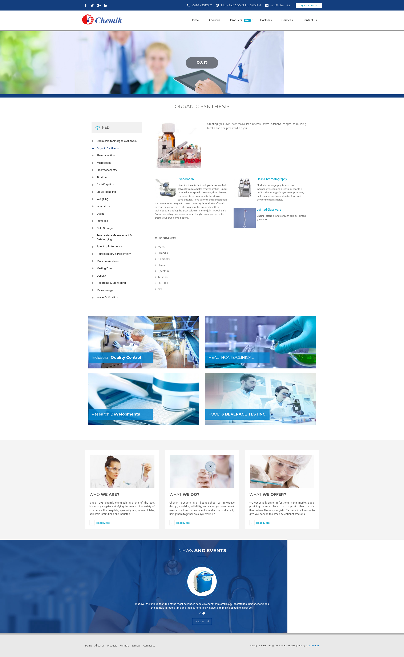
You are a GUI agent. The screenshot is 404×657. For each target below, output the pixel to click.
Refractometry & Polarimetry (114, 253)
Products (240, 20)
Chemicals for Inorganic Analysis (117, 140)
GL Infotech (312, 645)
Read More (103, 522)
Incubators (103, 206)
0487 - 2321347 (202, 5)
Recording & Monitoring (111, 282)
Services (287, 20)
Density (101, 275)
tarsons (162, 277)
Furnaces (102, 220)
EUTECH (163, 283)
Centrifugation (105, 184)
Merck (161, 247)
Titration (102, 177)
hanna (162, 265)
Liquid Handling (106, 191)
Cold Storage (105, 228)
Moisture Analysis (107, 261)
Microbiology (105, 290)
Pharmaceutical (106, 155)
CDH (160, 289)
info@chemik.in (280, 5)
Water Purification (107, 297)
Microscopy (104, 162)
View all (199, 621)
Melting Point (105, 268)
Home (195, 20)
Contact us (310, 20)
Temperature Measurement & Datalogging (114, 237)
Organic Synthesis (108, 148)
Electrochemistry (107, 170)
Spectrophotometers (109, 246)
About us (215, 20)
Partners (266, 20)
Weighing (102, 199)
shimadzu (164, 259)
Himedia (163, 253)
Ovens (100, 213)
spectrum (164, 271)
